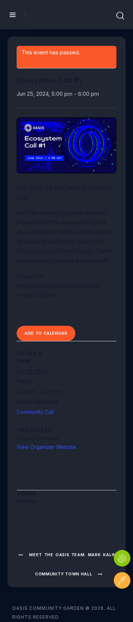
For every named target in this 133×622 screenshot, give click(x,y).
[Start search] (120, 16)
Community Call (35, 412)
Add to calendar (46, 333)
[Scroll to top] (122, 602)
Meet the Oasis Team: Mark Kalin (71, 554)
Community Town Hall (64, 574)
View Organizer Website (46, 447)
